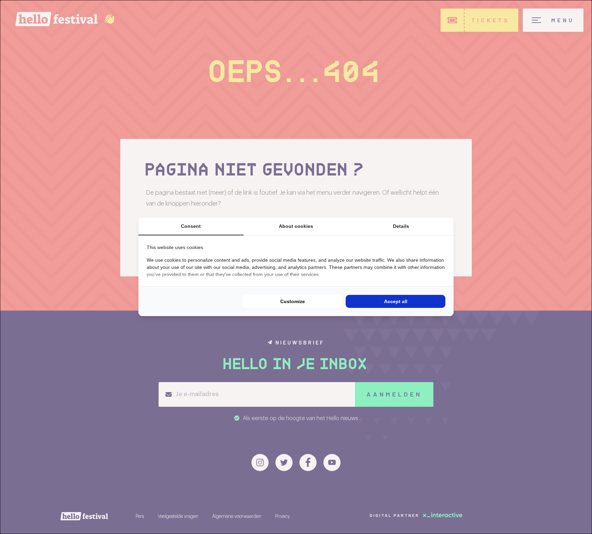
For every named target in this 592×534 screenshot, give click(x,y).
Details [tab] (401, 226)
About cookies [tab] (296, 226)
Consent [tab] (191, 226)
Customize (292, 301)
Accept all (395, 301)
